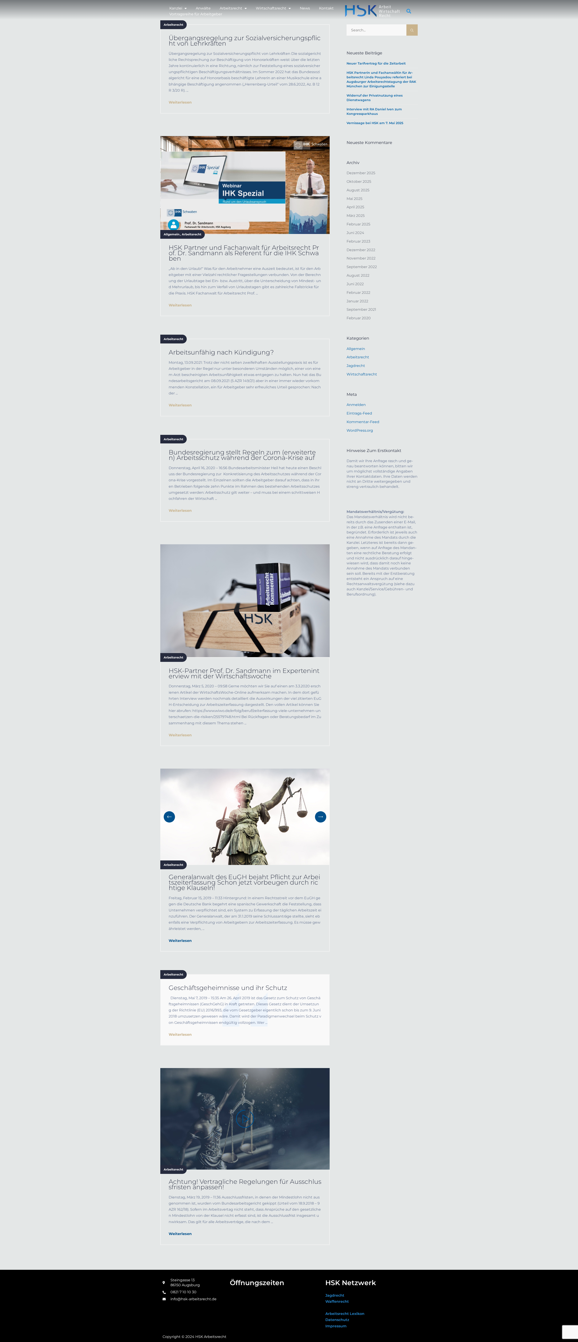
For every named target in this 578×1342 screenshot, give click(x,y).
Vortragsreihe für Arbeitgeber (195, 14)
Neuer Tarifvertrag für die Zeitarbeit (376, 63)
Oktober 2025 (359, 181)
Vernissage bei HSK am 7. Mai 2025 (375, 123)
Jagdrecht (356, 366)
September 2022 (362, 267)
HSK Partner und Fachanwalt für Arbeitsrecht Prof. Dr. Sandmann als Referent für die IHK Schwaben (244, 253)
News (305, 8)
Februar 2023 (358, 241)
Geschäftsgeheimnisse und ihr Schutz (228, 988)
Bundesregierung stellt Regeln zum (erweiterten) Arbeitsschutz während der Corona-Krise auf (242, 454)
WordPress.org (360, 430)
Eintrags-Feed (359, 413)
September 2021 (361, 309)
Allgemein (171, 234)
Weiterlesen (180, 102)
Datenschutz (337, 1320)
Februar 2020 (359, 318)
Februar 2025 (358, 224)
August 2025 (358, 190)
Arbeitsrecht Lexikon (344, 1314)
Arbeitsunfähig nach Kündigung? (221, 352)
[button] (409, 11)
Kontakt (326, 8)
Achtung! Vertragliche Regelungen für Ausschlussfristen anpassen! (245, 1184)
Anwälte (203, 8)
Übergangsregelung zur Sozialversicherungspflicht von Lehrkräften (245, 40)
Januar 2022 (357, 301)
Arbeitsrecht (231, 8)
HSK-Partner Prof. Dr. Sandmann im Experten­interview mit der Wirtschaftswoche (244, 673)
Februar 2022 (358, 292)
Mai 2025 (354, 199)
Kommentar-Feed (363, 422)
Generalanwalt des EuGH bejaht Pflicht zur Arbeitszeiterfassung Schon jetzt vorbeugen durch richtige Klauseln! (244, 882)
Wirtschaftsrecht (271, 8)
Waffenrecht (337, 1301)
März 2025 (356, 215)
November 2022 (361, 258)
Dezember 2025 (361, 173)
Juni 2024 (355, 233)
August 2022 (358, 275)
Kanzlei (175, 8)
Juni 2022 (355, 284)
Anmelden (356, 405)
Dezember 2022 (361, 250)
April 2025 (355, 207)
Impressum (336, 1326)
